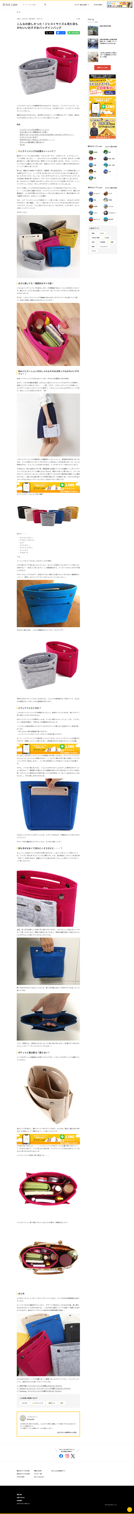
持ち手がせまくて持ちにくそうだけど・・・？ (37, 139)
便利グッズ (52, 1403)
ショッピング (104, 246)
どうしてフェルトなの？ (29, 137)
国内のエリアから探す (23, 1471)
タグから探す (98, 5)
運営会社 (19, 1494)
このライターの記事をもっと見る (67, 1432)
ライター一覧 (38, 1474)
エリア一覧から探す (81, 5)
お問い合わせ (21, 1497)
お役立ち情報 (95, 237)
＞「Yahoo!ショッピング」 (44, 1388)
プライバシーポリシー (23, 1504)
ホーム (18, 12)
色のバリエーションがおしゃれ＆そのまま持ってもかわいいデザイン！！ (47, 134)
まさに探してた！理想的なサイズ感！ (34, 132)
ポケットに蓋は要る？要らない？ (32, 142)
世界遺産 (102, 242)
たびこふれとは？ (39, 1477)
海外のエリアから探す (23, 1474)
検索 (45, 5)
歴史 (93, 246)
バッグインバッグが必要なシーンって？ (34, 129)
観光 (93, 233)
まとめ (22, 144)
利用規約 (19, 1500)
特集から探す (38, 1471)
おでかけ (25, 1403)
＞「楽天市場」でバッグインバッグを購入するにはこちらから (39, 1386)
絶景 (112, 242)
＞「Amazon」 (39, 1391)
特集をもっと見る (102, 67)
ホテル (94, 251)
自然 (93, 242)
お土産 (107, 237)
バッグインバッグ (38, 1403)
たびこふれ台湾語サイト (58, 1471)
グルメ (102, 233)
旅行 (62, 1403)
